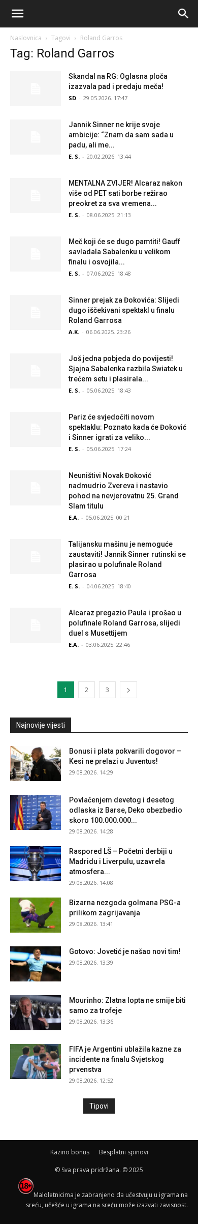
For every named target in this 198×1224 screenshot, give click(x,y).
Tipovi (99, 1106)
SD (72, 98)
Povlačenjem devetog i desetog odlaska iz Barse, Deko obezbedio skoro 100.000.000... (125, 810)
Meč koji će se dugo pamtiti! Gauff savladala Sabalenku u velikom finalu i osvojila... (124, 251)
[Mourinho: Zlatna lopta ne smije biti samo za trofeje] (35, 1012)
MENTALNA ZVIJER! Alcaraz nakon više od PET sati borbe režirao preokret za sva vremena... (125, 193)
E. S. (74, 156)
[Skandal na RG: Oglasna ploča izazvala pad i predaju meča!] (35, 88)
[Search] (184, 13)
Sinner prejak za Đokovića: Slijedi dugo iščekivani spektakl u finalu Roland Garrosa (124, 310)
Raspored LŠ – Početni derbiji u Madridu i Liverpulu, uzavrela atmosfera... (121, 861)
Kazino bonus (69, 1152)
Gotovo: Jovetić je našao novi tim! (125, 951)
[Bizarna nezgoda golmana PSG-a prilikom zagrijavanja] (35, 915)
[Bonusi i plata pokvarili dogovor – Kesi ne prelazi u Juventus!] (35, 763)
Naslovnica (26, 38)
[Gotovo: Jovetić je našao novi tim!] (35, 963)
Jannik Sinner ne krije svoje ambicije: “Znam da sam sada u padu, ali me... (121, 135)
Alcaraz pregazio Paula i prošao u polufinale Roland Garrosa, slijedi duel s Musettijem (125, 623)
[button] (17, 13)
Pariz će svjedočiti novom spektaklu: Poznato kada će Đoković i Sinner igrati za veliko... (127, 427)
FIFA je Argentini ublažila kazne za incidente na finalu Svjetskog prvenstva (125, 1059)
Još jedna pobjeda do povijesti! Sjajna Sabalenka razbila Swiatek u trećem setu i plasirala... (126, 368)
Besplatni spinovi (123, 1152)
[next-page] (128, 689)
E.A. (74, 517)
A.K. (74, 332)
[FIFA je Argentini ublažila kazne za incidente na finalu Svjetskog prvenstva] (35, 1061)
